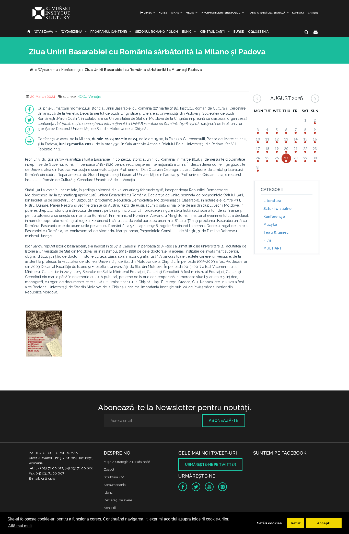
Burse (239, 31)
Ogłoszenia (258, 31)
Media (190, 12)
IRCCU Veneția (89, 96)
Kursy (163, 12)
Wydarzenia (71, 31)
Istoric (108, 492)
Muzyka (270, 224)
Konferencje (274, 217)
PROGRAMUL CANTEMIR (108, 31)
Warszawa (43, 31)
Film (267, 240)
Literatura (272, 201)
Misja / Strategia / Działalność (127, 462)
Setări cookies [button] (269, 523)
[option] (44, 334)
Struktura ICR (114, 477)
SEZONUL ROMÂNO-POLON (156, 31)
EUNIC (187, 31)
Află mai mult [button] (20, 526)
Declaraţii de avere (118, 500)
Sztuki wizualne (277, 209)
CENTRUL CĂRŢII (212, 31)
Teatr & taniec (275, 232)
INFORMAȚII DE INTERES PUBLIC (220, 12)
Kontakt (298, 12)
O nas (175, 12)
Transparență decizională (266, 12)
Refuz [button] (296, 523)
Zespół (109, 469)
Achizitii (110, 508)
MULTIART (272, 248)
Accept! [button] (324, 523)
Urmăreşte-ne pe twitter (210, 464)
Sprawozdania (115, 485)
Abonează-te (223, 420)
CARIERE (313, 12)
